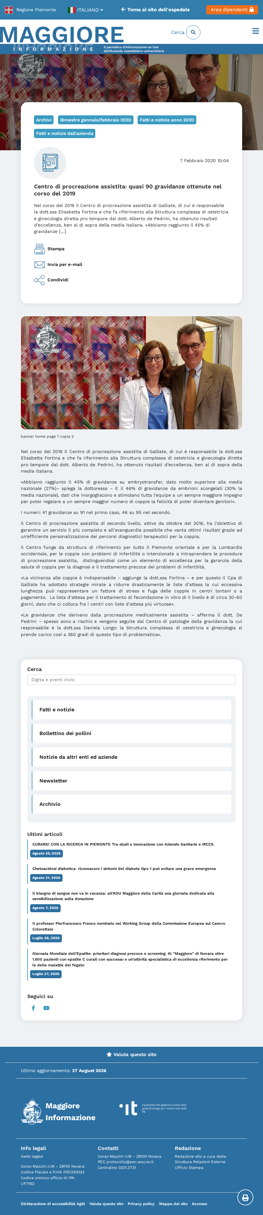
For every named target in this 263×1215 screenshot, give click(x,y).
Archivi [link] (44, 119)
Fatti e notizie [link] (56, 710)
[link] (30, 9)
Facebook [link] (33, 1008)
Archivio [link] (50, 804)
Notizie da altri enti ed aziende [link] (78, 757)
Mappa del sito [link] (173, 1204)
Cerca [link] (178, 32)
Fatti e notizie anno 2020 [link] (167, 119)
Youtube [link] (46, 1008)
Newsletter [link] (53, 781)
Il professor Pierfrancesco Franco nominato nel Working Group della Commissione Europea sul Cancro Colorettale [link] (128, 926)
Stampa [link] (55, 248)
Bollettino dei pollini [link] (65, 733)
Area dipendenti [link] (229, 9)
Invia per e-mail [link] (64, 264)
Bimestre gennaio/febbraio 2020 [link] (95, 119)
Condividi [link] (57, 279)
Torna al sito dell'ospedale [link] (158, 9)
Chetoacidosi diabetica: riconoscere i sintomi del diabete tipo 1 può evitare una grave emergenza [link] (124, 868)
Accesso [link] (199, 1204)
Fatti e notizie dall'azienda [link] (64, 133)
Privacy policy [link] (141, 1204)
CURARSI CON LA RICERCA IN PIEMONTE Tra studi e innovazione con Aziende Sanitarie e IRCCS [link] (123, 844)
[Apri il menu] (255, 31)
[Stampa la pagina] (245, 1197)
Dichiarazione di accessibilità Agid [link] (53, 1204)
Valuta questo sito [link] (134, 1054)
